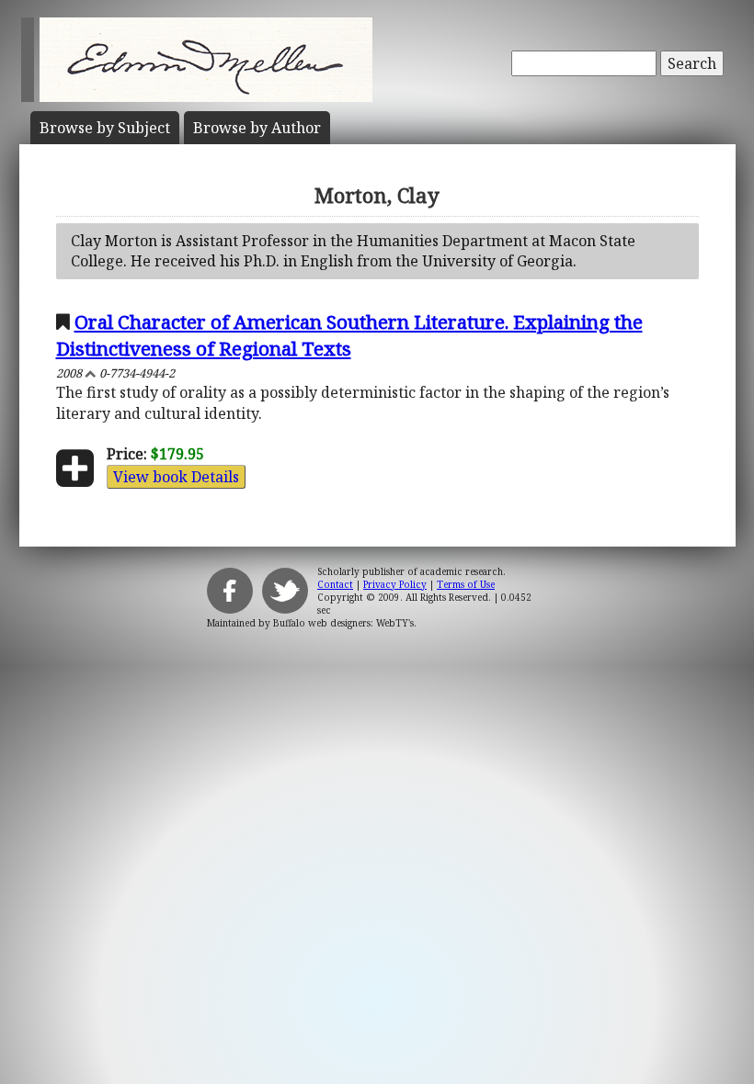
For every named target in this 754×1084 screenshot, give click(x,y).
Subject (105, 127)
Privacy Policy (395, 584)
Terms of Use (466, 584)
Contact (335, 584)
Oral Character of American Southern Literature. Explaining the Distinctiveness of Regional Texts (349, 335)
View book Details (176, 477)
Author (257, 127)
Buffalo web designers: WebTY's (343, 622)
